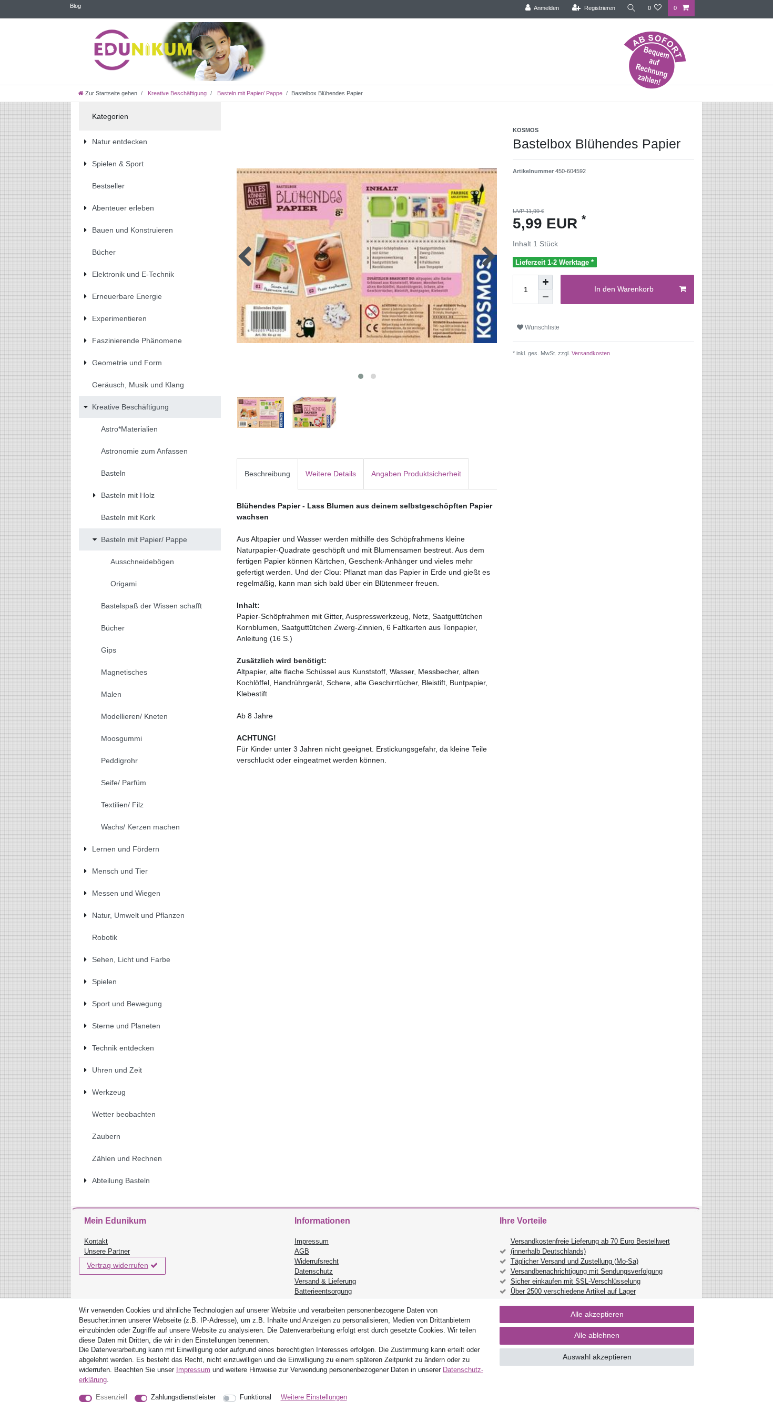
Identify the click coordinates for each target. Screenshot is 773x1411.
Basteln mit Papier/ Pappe (249, 93)
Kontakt (96, 1241)
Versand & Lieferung (325, 1281)
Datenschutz (313, 1271)
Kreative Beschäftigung (176, 93)
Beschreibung (267, 473)
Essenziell (111, 1397)
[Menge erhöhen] (545, 282)
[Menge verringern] (545, 296)
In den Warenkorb (624, 289)
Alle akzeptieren (597, 1314)
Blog (75, 6)
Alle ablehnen (596, 1335)
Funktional (255, 1397)
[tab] (267, 473)
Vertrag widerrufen (117, 1265)
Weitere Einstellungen (314, 1397)
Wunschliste (541, 327)
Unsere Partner (107, 1251)
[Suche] (631, 8)
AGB (301, 1251)
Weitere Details (331, 473)
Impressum (311, 1241)
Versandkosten (590, 353)
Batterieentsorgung (323, 1291)
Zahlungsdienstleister (183, 1397)
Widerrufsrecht (316, 1261)
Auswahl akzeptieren (597, 1357)
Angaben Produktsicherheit (416, 473)
